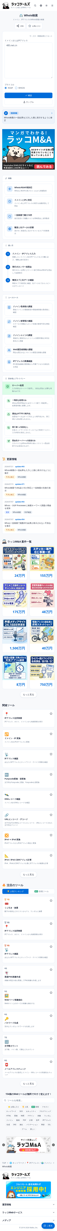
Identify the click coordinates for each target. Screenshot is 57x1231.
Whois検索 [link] (7, 1166)
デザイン (31, 1116)
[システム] (46, 5)
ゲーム (24, 1129)
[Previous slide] (4, 149)
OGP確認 (27, 512)
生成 (8, 1124)
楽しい (32, 1129)
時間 (22, 1116)
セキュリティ (31, 1111)
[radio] (6, 88)
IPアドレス (47, 1120)
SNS (14, 1124)
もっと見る (28, 694)
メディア (6, 1220)
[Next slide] (52, 149)
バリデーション (32, 1124)
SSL (49, 1124)
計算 (31, 1120)
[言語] (41, 5)
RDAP (10, 88)
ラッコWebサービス (12, 1212)
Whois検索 (22, 477)
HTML (8, 1116)
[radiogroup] (28, 88)
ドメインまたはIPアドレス (16, 40)
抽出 (21, 1124)
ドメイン (9, 1120)
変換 (16, 1116)
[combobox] (30, 1100)
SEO (21, 1111)
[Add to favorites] (51, 714)
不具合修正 (10, 477)
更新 (7, 512)
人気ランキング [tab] (17, 891)
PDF (24, 1120)
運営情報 (6, 1204)
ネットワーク (11, 1111)
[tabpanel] (28, 991)
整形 (43, 1124)
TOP (4, 1163)
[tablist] (28, 891)
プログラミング (45, 1111)
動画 (18, 1120)
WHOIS (21, 88)
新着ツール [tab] (44, 891)
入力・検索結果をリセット (42, 36)
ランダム (47, 1116)
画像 (39, 1116)
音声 (37, 1120)
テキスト (45, 1107)
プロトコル (9, 84)
